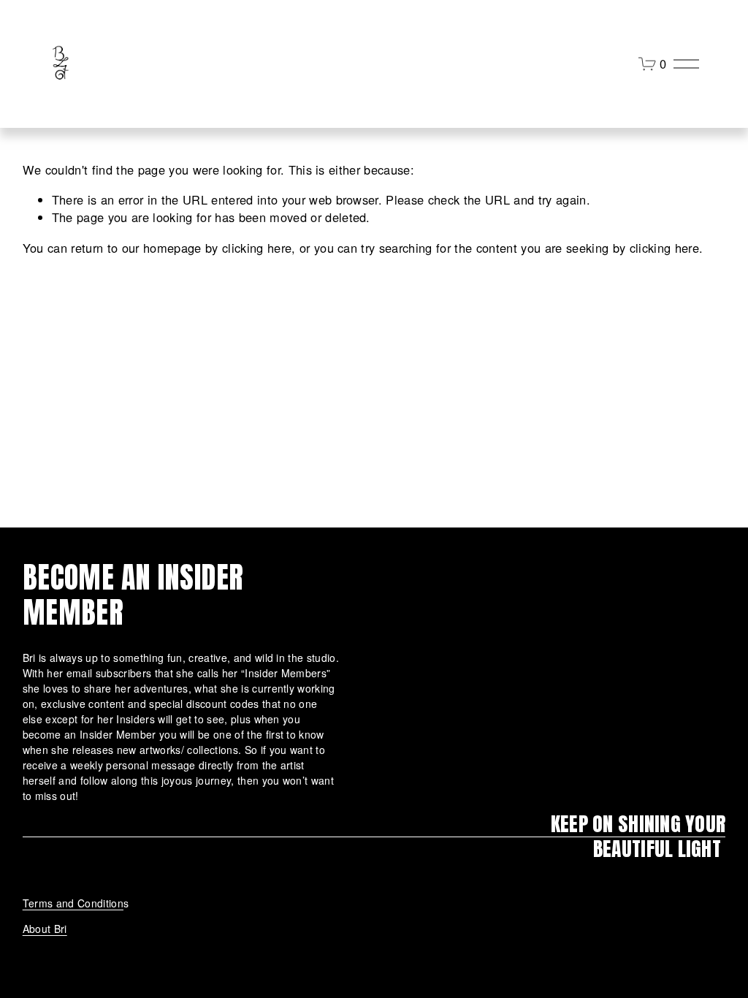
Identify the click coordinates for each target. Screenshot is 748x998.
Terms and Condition (73, 903)
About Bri (45, 928)
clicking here (256, 247)
